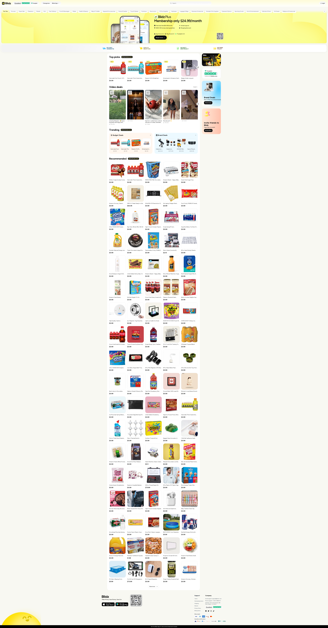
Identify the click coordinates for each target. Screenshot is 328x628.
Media (74, 11)
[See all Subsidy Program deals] (195, 135)
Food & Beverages (64, 11)
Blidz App (55, 3)
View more (152, 586)
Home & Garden (122, 11)
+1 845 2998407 (217, 600)
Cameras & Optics (226, 11)
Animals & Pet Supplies (212, 11)
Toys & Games (134, 11)
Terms (195, 598)
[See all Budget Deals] (150, 135)
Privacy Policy (197, 608)
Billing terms (197, 610)
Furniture (144, 11)
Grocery (13, 11)
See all (194, 87)
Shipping (196, 603)
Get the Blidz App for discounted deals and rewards (164, 626)
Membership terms (198, 601)
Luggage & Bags (184, 11)
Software (276, 11)
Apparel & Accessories (109, 11)
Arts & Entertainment (253, 11)
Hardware (174, 11)
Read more (159, 37)
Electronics (153, 11)
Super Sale (22, 11)
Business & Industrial (197, 11)
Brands (38, 11)
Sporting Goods (239, 11)
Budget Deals (118, 135)
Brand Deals (162, 135)
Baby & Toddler (95, 11)
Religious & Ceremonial (289, 11)
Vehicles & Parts (266, 11)
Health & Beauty (83, 11)
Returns (196, 605)
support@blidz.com (216, 598)
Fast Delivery (52, 11)
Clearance (30, 11)
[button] (117, 71)
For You (5, 11)
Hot (44, 11)
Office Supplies (163, 11)
